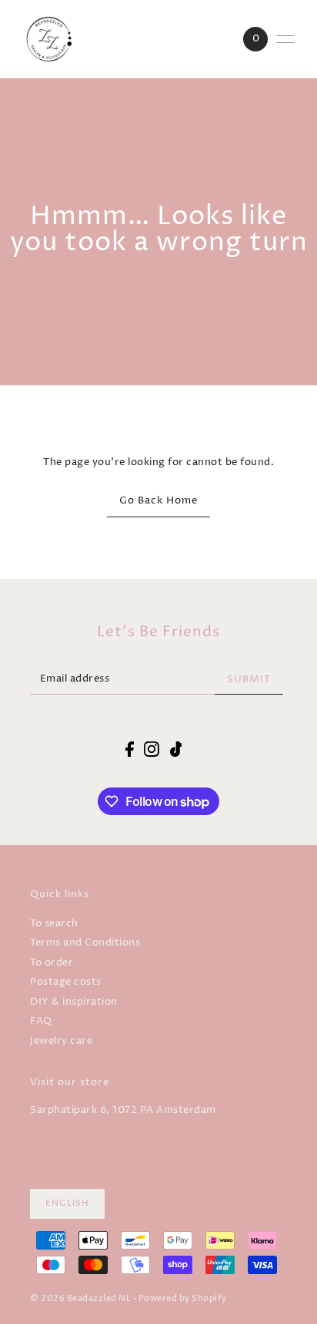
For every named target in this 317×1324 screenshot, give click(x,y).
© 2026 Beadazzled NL (80, 1298)
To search (54, 923)
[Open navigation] (285, 39)
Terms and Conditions (85, 942)
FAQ (41, 1021)
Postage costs (66, 982)
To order (51, 962)
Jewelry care (61, 1041)
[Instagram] (151, 749)
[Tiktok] (176, 749)
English (67, 1203)
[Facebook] (129, 749)
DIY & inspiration (74, 1002)
